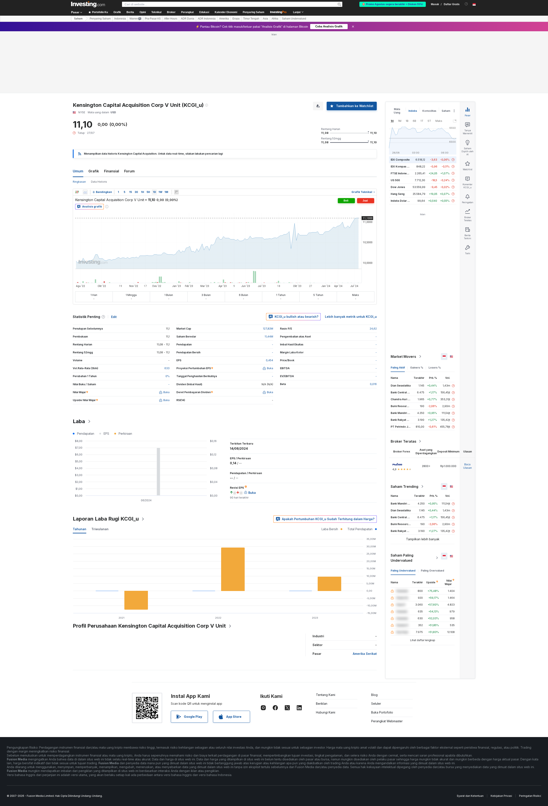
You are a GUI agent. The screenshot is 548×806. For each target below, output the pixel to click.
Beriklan (321, 703)
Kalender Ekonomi (226, 12)
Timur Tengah (251, 18)
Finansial (111, 171)
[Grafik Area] (85, 192)
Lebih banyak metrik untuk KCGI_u (351, 316)
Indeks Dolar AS (401, 200)
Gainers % (416, 367)
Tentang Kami (325, 695)
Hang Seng (398, 194)
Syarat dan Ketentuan (470, 795)
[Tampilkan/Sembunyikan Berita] (176, 192)
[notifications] (466, 4)
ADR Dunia (187, 18)
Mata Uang (397, 110)
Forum (129, 171)
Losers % (435, 367)
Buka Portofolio (382, 712)
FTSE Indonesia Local (404, 173)
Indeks (412, 110)
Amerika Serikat (365, 653)
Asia (265, 18)
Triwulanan (100, 529)
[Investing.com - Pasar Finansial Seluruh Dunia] (88, 4)
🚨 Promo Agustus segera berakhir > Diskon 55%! (392, 4)
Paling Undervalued (403, 570)
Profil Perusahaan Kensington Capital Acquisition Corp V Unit (149, 626)
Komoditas (429, 110)
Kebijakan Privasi (501, 795)
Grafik (93, 171)
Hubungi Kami (325, 712)
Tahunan (79, 529)
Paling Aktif (398, 367)
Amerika (224, 18)
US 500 (395, 180)
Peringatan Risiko (530, 795)
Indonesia (120, 18)
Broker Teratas (403, 441)
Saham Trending (404, 486)
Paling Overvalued (432, 570)
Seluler (376, 703)
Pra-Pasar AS (153, 18)
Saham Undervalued (294, 18)
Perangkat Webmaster (387, 721)
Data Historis (99, 181)
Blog (374, 695)
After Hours (170, 18)
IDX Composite (400, 159)
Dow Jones (398, 187)
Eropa (236, 18)
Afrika (275, 18)
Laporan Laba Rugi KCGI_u (106, 519)
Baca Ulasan (467, 466)
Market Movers (403, 356)
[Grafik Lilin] (77, 192)
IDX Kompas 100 (401, 166)
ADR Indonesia (207, 18)
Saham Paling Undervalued (402, 558)
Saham (78, 18)
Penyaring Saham (253, 12)
